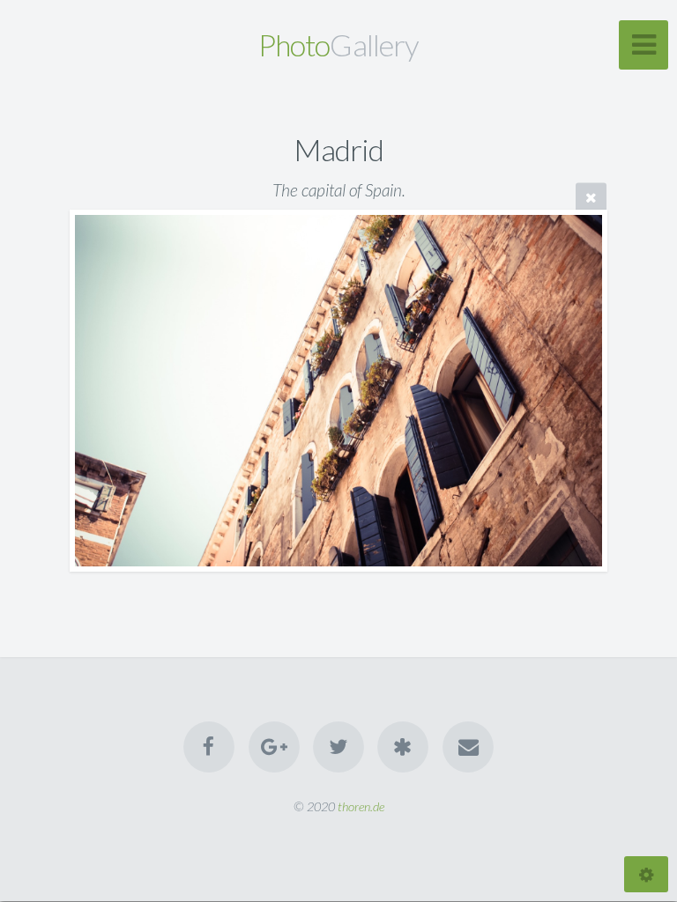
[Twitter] (338, 747)
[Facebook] (208, 747)
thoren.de (361, 806)
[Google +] (274, 747)
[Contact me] (468, 747)
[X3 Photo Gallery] (403, 747)
